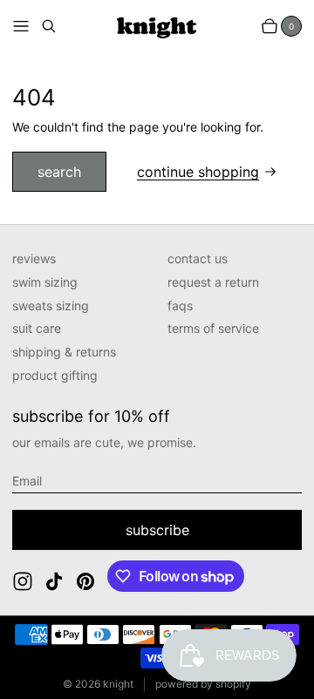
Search (59, 171)
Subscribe (157, 530)
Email (27, 480)
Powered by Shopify (203, 683)
